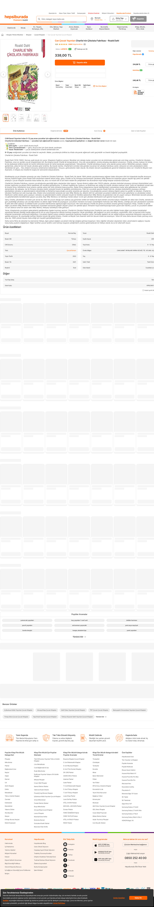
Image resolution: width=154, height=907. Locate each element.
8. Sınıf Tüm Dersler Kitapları (72, 769)
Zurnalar (7, 799)
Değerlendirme (75, 44)
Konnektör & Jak (98, 789)
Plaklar (7, 766)
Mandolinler (8, 806)
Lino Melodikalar (39, 764)
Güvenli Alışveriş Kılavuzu (13, 867)
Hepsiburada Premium (123, 13)
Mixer (94, 772)
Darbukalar (8, 803)
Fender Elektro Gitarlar (41, 803)
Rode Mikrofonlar (39, 771)
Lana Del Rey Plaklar (70, 799)
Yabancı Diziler (9, 809)
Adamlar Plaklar (68, 779)
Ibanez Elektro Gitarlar (41, 786)
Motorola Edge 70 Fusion (130, 793)
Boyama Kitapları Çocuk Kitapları (73, 759)
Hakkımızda (9, 843)
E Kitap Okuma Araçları (12, 819)
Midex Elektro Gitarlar (99, 816)
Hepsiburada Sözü (128, 756)
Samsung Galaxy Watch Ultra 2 (132, 817)
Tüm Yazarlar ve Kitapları (130, 760)
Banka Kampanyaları (40, 867)
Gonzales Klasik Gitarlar (41, 823)
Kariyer (7, 857)
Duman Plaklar (68, 809)
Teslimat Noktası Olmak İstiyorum (44, 860)
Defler (7, 789)
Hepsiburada (137, 54)
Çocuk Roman (71, 250)
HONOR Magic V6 (127, 820)
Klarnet (7, 779)
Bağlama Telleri (98, 796)
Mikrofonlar (8, 762)
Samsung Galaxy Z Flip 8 (130, 814)
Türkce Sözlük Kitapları (12, 796)
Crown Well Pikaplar (40, 783)
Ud (6, 782)
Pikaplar (7, 759)
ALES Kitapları (9, 786)
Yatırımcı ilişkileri (10, 850)
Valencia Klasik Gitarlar (41, 790)
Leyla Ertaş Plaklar (69, 796)
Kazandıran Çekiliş (128, 787)
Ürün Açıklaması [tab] (19, 131)
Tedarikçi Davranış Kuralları (43, 853)
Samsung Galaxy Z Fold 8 (130, 807)
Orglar (7, 776)
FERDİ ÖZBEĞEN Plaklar (71, 813)
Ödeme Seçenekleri (40, 863)
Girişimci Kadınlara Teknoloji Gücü (45, 857)
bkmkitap (136, 70)
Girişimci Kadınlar (93, 13)
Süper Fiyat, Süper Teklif (67, 13)
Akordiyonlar (9, 813)
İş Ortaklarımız (9, 847)
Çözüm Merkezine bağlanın (135, 844)
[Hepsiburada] (16, 17)
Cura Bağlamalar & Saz (41, 768)
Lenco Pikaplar (39, 813)
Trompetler (96, 759)
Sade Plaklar (67, 782)
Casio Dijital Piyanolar (100, 813)
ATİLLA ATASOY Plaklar (71, 819)
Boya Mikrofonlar (39, 806)
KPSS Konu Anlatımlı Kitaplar (102, 786)
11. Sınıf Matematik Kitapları (72, 786)
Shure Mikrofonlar (39, 800)
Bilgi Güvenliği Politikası (12, 863)
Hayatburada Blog (40, 843)
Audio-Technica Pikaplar (100, 819)
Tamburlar (96, 766)
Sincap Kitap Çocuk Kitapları (43, 810)
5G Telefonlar (126, 800)
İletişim (7, 873)
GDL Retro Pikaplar (99, 809)
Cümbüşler (96, 762)
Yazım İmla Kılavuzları (99, 793)
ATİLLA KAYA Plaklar (70, 803)
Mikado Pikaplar (39, 780)
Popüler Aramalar (127, 763)
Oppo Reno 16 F (127, 804)
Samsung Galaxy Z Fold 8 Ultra (131, 810)
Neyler (7, 772)
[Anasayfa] (2, 35)
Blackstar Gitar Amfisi (41, 827)
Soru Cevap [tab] (99, 131)
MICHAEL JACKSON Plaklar (72, 806)
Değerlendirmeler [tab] (59, 131)
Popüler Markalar (127, 767)
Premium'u (18, 20)
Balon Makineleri (98, 776)
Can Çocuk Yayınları (65, 40)
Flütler (95, 779)
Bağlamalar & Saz (10, 769)
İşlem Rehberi (38, 870)
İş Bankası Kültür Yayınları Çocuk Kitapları (47, 796)
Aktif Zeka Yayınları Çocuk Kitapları (104, 806)
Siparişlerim (53, 13)
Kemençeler (96, 799)
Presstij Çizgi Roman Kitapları (43, 793)
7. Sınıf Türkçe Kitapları (70, 793)
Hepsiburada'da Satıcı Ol (141, 13)
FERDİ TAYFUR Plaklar (70, 816)
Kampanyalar (81, 13)
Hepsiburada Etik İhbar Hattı (135, 866)
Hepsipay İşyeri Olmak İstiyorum (44, 850)
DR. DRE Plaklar (68, 772)
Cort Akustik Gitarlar (99, 823)
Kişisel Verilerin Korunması (13, 860)
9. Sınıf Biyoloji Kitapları (70, 766)
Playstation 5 (126, 790)
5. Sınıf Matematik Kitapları (71, 762)
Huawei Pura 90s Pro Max (130, 777)
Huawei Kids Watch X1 (129, 773)
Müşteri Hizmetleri (108, 13)
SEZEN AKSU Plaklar (70, 776)
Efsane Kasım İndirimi (128, 770)
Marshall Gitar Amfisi (40, 817)
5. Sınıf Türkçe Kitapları (70, 789)
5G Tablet (125, 797)
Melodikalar (8, 793)
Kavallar (95, 769)
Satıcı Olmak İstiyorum (41, 847)
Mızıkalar (96, 803)
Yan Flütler (96, 782)
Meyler (7, 816)
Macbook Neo (126, 783)
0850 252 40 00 (136, 858)
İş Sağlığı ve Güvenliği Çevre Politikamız (17, 870)
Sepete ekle (82, 62)
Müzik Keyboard (10, 823)
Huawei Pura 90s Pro (128, 780)
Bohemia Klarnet (39, 820)
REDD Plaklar (67, 823)
